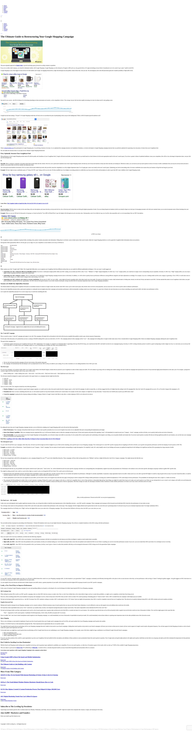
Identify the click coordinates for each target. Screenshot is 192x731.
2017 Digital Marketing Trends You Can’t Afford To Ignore (19, 696)
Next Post (3, 654)
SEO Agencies (10, 729)
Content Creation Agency (92, 729)
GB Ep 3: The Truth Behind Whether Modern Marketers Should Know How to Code (27, 682)
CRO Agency (3, 729)
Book (5, 8)
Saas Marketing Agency (81, 729)
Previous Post (4, 652)
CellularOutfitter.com (9, 148)
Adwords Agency (62, 729)
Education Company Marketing (115, 729)
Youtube (6, 11)
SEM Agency (47, 729)
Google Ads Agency (71, 729)
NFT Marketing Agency (103, 729)
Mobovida (34, 647)
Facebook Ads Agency (18, 729)
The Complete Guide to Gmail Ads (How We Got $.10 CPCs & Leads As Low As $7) (27, 203)
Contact (5, 12)
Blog (5, 9)
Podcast (5, 7)
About (5, 5)
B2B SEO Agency (54, 729)
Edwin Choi (19, 647)
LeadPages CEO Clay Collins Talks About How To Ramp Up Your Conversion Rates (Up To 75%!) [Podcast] (33, 438)
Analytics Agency (40, 729)
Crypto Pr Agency (127, 729)
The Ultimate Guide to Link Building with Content (16, 664)
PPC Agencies (155, 729)
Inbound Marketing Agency (29, 729)
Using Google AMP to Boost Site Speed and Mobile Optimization (20, 657)
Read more (3, 660)
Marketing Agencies (136, 729)
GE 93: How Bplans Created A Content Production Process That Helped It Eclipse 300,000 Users (30, 689)
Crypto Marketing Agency (146, 729)
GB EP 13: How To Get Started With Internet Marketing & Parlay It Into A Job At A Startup (29, 675)
